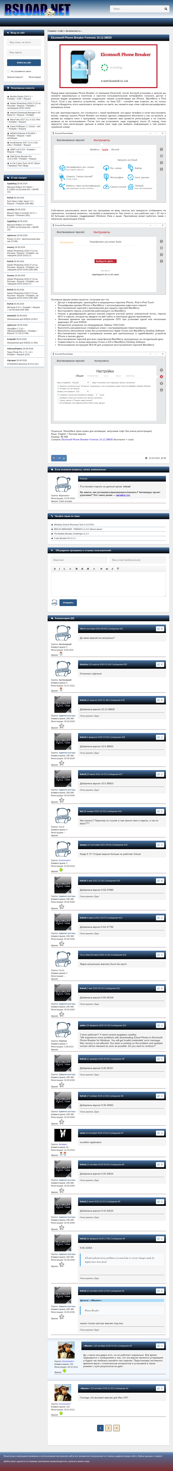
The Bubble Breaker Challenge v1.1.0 (71, 534)
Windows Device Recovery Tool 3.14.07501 (74, 525)
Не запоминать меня (21, 71)
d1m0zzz (84, 664)
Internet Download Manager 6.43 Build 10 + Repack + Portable (23, 114)
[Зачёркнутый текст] (70, 569)
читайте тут (123, 495)
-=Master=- (88, 1346)
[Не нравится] (54, 458)
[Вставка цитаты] (107, 569)
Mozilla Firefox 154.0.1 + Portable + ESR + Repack (20, 97)
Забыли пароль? (15, 77)
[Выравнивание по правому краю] (88, 569)
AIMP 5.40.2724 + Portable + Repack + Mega (21, 150)
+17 (59, 458)
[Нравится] (64, 458)
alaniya (83, 845)
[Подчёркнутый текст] (65, 569)
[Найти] (166, 9)
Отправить (68, 603)
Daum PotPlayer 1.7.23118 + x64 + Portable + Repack (23, 127)
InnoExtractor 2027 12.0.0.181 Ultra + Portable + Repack (22, 143)
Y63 (81, 629)
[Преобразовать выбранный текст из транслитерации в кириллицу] (112, 569)
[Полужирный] (54, 569)
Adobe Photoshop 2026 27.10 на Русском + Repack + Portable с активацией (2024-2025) (24, 105)
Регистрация (35, 77)
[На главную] (46, 9)
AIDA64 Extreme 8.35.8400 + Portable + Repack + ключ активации (22, 135)
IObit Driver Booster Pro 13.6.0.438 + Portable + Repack (21, 157)
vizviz (82, 1133)
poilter (83, 1025)
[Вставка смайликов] (94, 569)
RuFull (83, 700)
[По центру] (82, 569)
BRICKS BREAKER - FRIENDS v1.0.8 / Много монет (78, 529)
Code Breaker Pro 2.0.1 (65, 538)
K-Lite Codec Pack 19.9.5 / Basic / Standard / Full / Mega (23, 164)
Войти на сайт (24, 62)
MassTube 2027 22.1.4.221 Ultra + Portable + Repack (23, 120)
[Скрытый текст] (101, 569)
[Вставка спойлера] (118, 569)
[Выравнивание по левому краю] (77, 569)
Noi (81, 811)
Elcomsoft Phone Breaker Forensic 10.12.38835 (87, 439)
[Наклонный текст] (59, 569)
